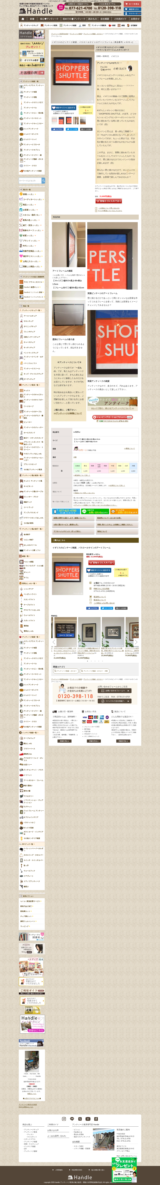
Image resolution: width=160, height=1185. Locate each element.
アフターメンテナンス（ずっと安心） (67, 531)
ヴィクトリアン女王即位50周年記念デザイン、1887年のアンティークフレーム (136, 650)
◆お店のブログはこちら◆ (32, 1098)
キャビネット (32, 1137)
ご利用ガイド (120, 19)
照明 (84, 25)
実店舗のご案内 (123, 1130)
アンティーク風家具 (99, 25)
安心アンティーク (49, 19)
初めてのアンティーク (82, 1137)
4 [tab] (99, 661)
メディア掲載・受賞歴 (82, 1149)
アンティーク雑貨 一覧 (30, 81)
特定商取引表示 (77, 1170)
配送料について (100, 597)
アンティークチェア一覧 (31, 310)
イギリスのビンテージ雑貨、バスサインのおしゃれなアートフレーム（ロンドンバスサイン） (65, 650)
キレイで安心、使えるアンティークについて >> (112, 408)
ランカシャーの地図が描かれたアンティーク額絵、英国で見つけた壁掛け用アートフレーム (89, 650)
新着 (32, 19)
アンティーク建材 (30, 1151)
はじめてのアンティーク (74, 19)
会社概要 (105, 19)
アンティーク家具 (50, 25)
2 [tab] (91, 661)
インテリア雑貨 (30, 1146)
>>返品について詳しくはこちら (84, 493)
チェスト (30, 1134)
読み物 (92, 19)
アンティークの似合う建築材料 (33, 277)
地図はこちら (31, 1094)
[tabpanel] (89, 638)
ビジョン (77, 1130)
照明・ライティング (31, 1144)
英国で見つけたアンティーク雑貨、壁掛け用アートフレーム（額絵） (112, 650)
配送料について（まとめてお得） (109, 518)
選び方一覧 (27, 190)
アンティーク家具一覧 (30, 385)
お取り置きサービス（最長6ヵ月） (66, 525)
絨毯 (123, 25)
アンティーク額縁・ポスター (93, 34)
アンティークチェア (31, 25)
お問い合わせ (135, 19)
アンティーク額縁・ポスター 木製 (96, 671)
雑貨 (114, 25)
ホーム (23, 19)
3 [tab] (95, 661)
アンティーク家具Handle (59, 34)
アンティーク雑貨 (69, 25)
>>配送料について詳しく (82, 475)
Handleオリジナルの (33, 292)
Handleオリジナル (33, 297)
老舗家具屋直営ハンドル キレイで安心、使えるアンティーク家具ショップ (37, 8)
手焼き (33, 282)
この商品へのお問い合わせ (104, 603)
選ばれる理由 (79, 1134)
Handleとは (78, 1132)
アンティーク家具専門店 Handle (85, 1124)
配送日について (100, 600)
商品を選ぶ (27, 1124)
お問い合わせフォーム (129, 1156)
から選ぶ (28, 194)
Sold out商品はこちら (26, 1107)
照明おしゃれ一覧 (28, 583)
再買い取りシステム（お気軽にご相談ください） (115, 525)
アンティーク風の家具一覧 (32, 475)
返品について (102, 531)
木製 (75, 457)
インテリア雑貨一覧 (29, 733)
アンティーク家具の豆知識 (28, 1104)
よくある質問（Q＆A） (57, 1136)
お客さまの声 (53, 1130)
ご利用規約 (59, 1170)
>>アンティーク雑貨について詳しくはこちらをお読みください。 (95, 505)
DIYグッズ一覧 (27, 844)
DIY (25, 1149)
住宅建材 (134, 25)
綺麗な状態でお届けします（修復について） (70, 518)
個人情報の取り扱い (98, 1170)
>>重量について (129, 448)
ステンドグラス (30, 1139)
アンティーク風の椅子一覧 (32, 529)
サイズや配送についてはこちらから (110, 211)
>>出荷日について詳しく (116, 485)
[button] (53, 71)
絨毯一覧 (25, 556)
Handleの (31, 287)
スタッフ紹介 (79, 1146)
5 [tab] (102, 661)
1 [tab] (87, 661)
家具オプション (28, 896)
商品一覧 (26, 306)
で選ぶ (31, 215)
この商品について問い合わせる (109, 208)
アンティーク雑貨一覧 (30, 637)
